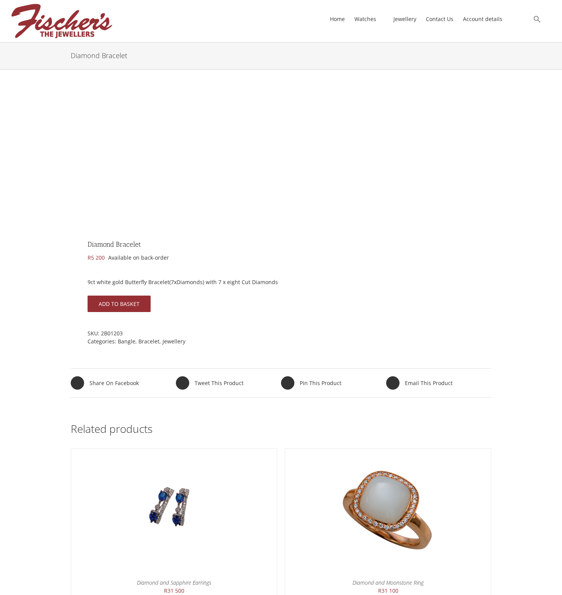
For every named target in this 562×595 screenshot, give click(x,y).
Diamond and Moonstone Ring (388, 582)
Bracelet (148, 341)
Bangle (126, 341)
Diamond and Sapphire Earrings (174, 582)
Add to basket (119, 303)
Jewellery (173, 341)
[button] (537, 19)
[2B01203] (172, 159)
